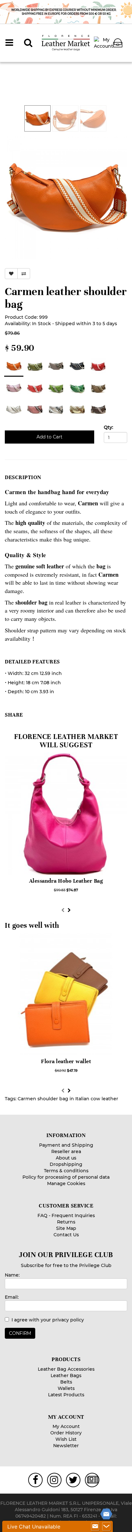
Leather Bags (66, 1375)
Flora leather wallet (66, 1061)
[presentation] (62, 910)
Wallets (66, 1388)
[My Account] (103, 42)
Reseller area (66, 1151)
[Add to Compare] (23, 273)
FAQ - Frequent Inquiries (66, 1215)
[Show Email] (95, 1526)
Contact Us (66, 1235)
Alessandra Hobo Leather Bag (66, 881)
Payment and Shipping (66, 1145)
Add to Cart (49, 437)
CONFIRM (20, 1333)
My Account (66, 1426)
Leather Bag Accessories (66, 1369)
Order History (66, 1433)
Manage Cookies (66, 1183)
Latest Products (66, 1395)
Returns (66, 1222)
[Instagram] (54, 1480)
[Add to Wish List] (11, 273)
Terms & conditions (66, 1171)
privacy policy (68, 1320)
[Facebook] (35, 1480)
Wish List (66, 1439)
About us (66, 1158)
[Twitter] (73, 1480)
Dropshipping (66, 1164)
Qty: (108, 427)
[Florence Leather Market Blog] (92, 1480)
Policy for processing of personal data (66, 1177)
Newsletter (66, 1445)
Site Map (66, 1228)
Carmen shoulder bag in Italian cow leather (68, 1099)
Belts (66, 1382)
